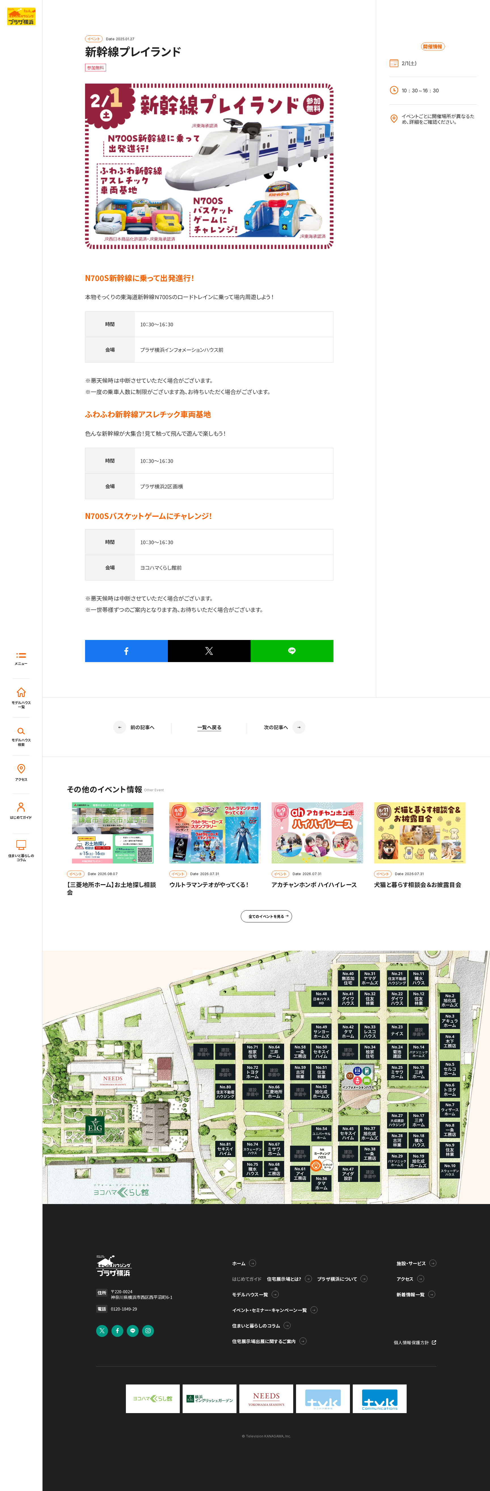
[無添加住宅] (348, 978)
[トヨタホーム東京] (450, 1090)
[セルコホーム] (450, 1069)
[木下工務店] (450, 1041)
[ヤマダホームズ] (370, 978)
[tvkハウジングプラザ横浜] (114, 1266)
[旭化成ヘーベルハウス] (450, 1000)
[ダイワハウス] (397, 998)
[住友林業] (450, 1150)
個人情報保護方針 (411, 1342)
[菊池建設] (397, 1052)
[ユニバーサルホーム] (321, 1133)
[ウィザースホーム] (450, 1109)
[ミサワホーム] (397, 1072)
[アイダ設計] (348, 1174)
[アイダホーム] (450, 1021)
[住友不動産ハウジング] (225, 1092)
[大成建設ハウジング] (397, 1120)
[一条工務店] (450, 1130)
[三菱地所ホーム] (274, 1092)
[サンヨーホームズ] (321, 1032)
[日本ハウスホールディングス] (321, 998)
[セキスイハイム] (348, 1133)
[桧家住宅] (370, 1052)
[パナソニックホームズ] (419, 1052)
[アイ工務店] (300, 1174)
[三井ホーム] (419, 1072)
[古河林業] (397, 1140)
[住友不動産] (397, 978)
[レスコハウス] (370, 1032)
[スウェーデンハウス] (450, 1170)
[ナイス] (397, 1032)
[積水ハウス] (419, 978)
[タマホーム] (348, 1032)
